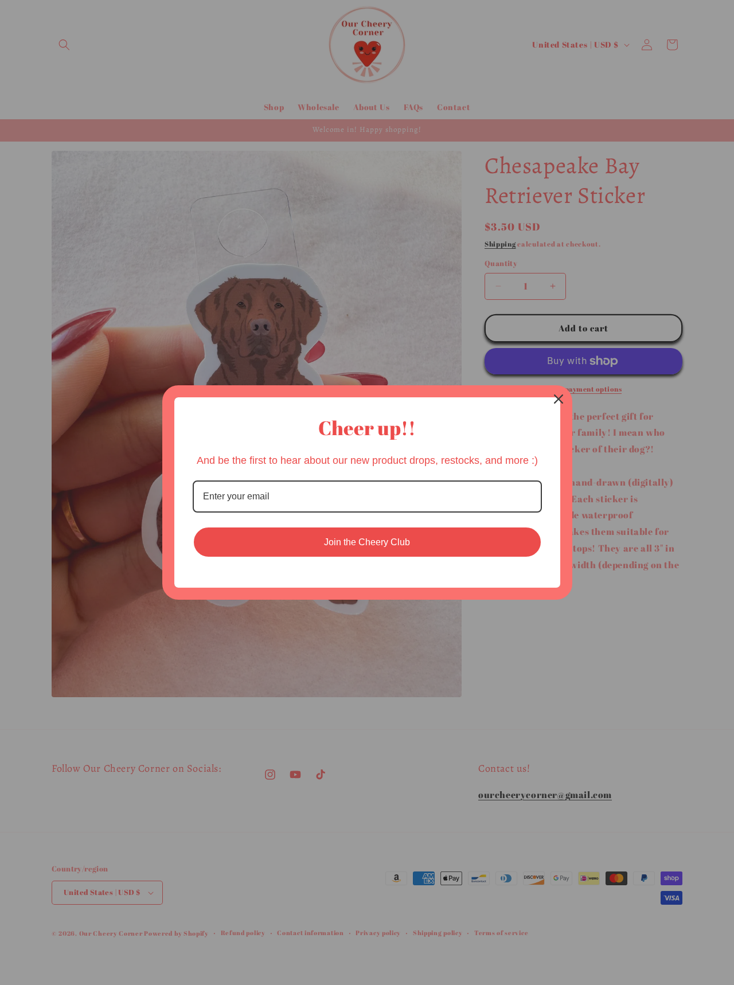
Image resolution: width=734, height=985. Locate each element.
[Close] (558, 399)
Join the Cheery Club (367, 542)
